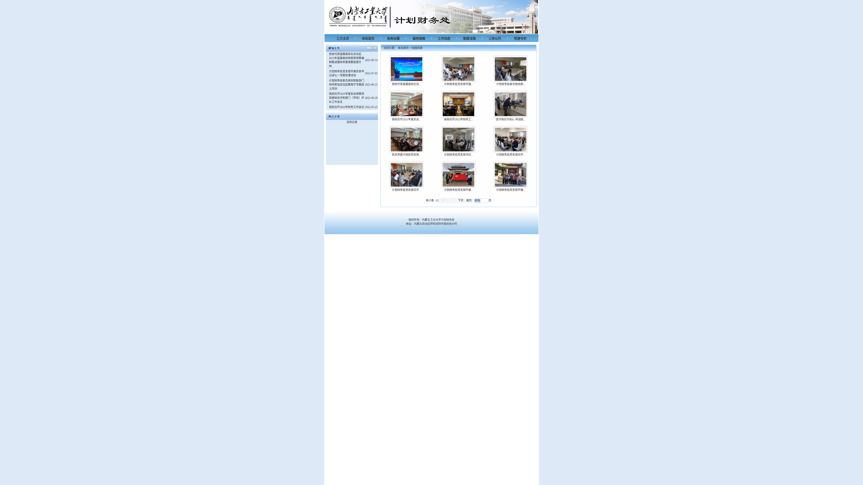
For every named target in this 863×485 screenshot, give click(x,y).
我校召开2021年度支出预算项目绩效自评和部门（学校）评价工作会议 (346, 98)
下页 (460, 200)
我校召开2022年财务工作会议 (346, 107)
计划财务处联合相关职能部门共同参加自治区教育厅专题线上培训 (346, 84)
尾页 (469, 200)
